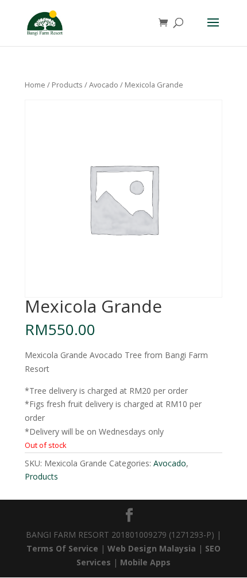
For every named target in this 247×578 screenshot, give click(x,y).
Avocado (103, 84)
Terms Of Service (63, 548)
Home (35, 84)
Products (67, 84)
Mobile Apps (145, 562)
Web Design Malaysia (151, 548)
